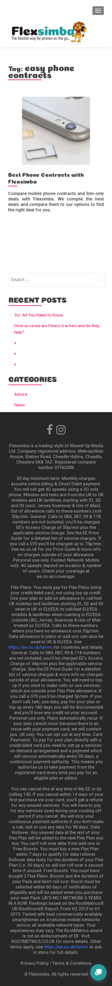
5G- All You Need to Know (38, 314)
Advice (20, 394)
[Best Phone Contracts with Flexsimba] (56, 130)
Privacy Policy (35, 963)
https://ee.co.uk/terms (30, 647)
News (19, 404)
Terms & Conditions (72, 963)
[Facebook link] (49, 428)
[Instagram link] (61, 428)
